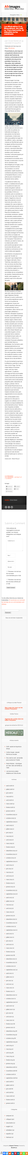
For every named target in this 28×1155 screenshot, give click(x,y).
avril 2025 (9, 840)
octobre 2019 (10, 1038)
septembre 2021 (11, 969)
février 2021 (9, 991)
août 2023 (9, 897)
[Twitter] (7, 1153)
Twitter (12, 507)
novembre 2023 (10, 890)
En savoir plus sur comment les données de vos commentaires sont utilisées (13, 602)
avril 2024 (9, 876)
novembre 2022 (10, 923)
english (8, 1126)
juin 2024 (8, 868)
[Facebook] (4, 1153)
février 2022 (9, 951)
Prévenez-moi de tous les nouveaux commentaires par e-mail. (13, 573)
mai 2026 (9, 796)
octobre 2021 (10, 966)
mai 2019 (8, 1049)
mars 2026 (9, 803)
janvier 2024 (9, 886)
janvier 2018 (9, 1103)
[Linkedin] (12, 1153)
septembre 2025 (11, 822)
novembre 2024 (10, 854)
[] (14, 708)
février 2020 (9, 1024)
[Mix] (21, 1153)
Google (6, 507)
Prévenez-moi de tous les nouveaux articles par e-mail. (13, 581)
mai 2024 (9, 872)
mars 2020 (9, 1020)
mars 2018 (9, 1096)
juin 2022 (8, 941)
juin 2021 (8, 980)
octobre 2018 (10, 1074)
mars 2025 (9, 843)
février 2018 (9, 1099)
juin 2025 (8, 832)
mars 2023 (9, 912)
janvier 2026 (9, 811)
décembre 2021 (10, 959)
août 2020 (9, 1006)
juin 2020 (8, 1013)
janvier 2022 (9, 955)
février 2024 (9, 883)
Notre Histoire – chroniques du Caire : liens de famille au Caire (14, 765)
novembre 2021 (10, 962)
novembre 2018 (10, 1071)
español (17, 43)
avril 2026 (9, 800)
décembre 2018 (10, 1067)
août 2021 (9, 973)
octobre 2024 (10, 858)
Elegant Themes (13, 1145)
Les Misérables (9, 476)
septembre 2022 (11, 930)
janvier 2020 (9, 1027)
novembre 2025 (10, 814)
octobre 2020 (10, 998)
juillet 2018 (9, 1085)
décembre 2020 (10, 995)
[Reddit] (9, 1153)
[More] (26, 1153)
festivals (8, 1137)
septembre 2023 (11, 894)
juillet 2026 (9, 789)
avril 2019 (9, 1052)
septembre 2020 (11, 1002)
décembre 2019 (10, 1031)
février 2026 (9, 807)
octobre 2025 (10, 818)
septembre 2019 (11, 1042)
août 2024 (9, 865)
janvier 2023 (9, 915)
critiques (8, 1119)
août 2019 (9, 1045)
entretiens (9, 1130)
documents (9, 1123)
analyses (8, 1115)
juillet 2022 (9, 937)
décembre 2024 (10, 850)
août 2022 (9, 933)
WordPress (14, 1147)
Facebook (9, 507)
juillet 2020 (9, 1009)
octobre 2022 (10, 926)
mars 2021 (9, 988)
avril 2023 (9, 908)
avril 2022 (9, 944)
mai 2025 (9, 836)
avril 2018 (9, 1092)
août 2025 (9, 825)
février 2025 (9, 847)
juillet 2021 (9, 977)
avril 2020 (9, 1016)
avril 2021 (9, 984)
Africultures (11, 48)
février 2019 (9, 1060)
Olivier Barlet (13, 41)
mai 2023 (9, 905)
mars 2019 (9, 1056)
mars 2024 (9, 879)
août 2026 (9, 785)
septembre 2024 (11, 861)
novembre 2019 (10, 1034)
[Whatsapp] (23, 1153)
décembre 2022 (10, 919)
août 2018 (9, 1081)
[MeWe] (18, 1153)
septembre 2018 (11, 1078)
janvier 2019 (9, 1063)
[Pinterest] (15, 1153)
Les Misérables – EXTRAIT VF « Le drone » (13, 477)
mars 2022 (9, 948)
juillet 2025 (9, 829)
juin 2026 (8, 793)
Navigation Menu (15, 15)
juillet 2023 (9, 901)
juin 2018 (8, 1089)
